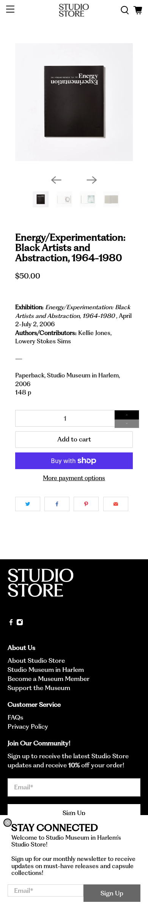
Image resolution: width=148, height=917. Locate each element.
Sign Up (112, 893)
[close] (7, 822)
